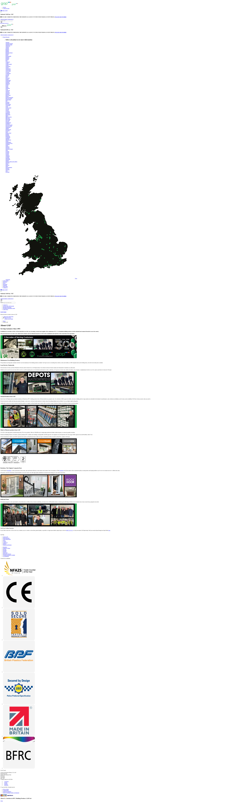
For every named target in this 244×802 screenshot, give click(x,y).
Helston (7, 96)
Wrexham (7, 169)
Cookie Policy (6, 790)
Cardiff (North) (9, 64)
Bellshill (7, 51)
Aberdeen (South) (9, 43)
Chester (7, 67)
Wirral (7, 166)
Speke (7, 145)
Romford (7, 135)
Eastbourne (8, 81)
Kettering (7, 103)
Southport (8, 144)
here (109, 530)
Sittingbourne (8, 139)
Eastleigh (7, 82)
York (7, 170)
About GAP (5, 536)
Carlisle (7, 65)
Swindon (7, 152)
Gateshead (8, 90)
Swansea (7, 151)
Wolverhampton (9, 167)
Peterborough (8, 129)
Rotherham (8, 136)
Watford (7, 160)
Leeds (7, 106)
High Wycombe (9, 98)
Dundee (7, 79)
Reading (7, 134)
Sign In (4, 7)
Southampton (8, 142)
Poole (7, 131)
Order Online (5, 280)
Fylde (7, 89)
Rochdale (7, 172)
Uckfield (7, 157)
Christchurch (8, 70)
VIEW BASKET (4, 19)
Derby (7, 76)
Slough (7, 141)
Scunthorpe (8, 137)
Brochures (5, 284)
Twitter (5, 782)
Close (2, 800)
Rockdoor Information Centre (9, 308)
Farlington (8, 88)
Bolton (7, 55)
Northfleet (8, 123)
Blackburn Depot (9, 52)
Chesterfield (8, 68)
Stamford (7, 146)
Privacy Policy (6, 789)
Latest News (5, 309)
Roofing (4, 551)
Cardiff (7, 63)
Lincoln (7, 110)
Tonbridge (8, 155)
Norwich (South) (9, 125)
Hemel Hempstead (9, 97)
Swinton (7, 153)
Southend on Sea (9, 143)
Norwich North (9, 126)
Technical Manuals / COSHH (9, 555)
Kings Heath (8, 104)
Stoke (7, 150)
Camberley (8, 61)
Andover (7, 47)
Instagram (6, 785)
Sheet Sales (5, 286)
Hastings (7, 94)
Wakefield (8, 158)
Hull (6, 100)
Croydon (7, 74)
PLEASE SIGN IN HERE (60, 17)
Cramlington (8, 73)
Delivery (5, 543)
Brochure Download (7, 307)
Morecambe (8, 119)
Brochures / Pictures (7, 554)
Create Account (6, 8)
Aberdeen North (9, 44)
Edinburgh (8, 83)
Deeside (7, 75)
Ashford (7, 48)
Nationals (5, 285)
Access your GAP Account (8, 306)
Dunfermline (8, 80)
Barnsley (7, 49)
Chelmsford (8, 66)
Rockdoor (5, 281)
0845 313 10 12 (69, 530)
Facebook (6, 781)
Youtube (6, 783)
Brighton (7, 58)
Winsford (7, 165)
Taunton (7, 154)
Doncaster (8, 78)
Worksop (7, 168)
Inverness (7, 102)
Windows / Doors (6, 548)
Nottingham (8, 127)
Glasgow (7, 91)
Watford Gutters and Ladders (11, 161)
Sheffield (7, 138)
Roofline (5, 550)
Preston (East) (8, 133)
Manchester (8, 114)
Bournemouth (8, 56)
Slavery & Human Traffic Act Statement (11, 792)
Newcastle (8, 120)
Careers (4, 541)
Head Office (8, 95)
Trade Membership (7, 539)
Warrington (8, 159)
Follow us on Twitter (8, 318)
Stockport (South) (9, 149)
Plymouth (7, 130)
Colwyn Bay (8, 71)
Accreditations (6, 556)
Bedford (7, 50)
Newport (7, 121)
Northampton (8, 122)
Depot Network (6, 37)
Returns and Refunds (7, 544)
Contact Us (5, 287)
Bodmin (7, 53)
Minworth (8, 118)
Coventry (7, 72)
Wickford (7, 162)
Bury (7, 60)
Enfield (7, 84)
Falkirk (7, 87)
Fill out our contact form (8, 316)
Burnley (7, 59)
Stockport (7, 147)
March (7, 115)
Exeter (7, 86)
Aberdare (7, 42)
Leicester (7, 108)
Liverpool (8, 111)
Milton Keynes (9, 117)
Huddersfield (8, 99)
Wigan (7, 164)
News (4, 283)
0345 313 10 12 (8, 317)
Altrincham (8, 45)
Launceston (8, 105)
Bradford (7, 57)
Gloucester (8, 92)
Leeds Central (8, 107)
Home (4, 321)
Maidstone (8, 113)
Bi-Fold (4, 549)
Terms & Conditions (7, 791)
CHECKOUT (10, 19)
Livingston (8, 112)
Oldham (7, 128)
